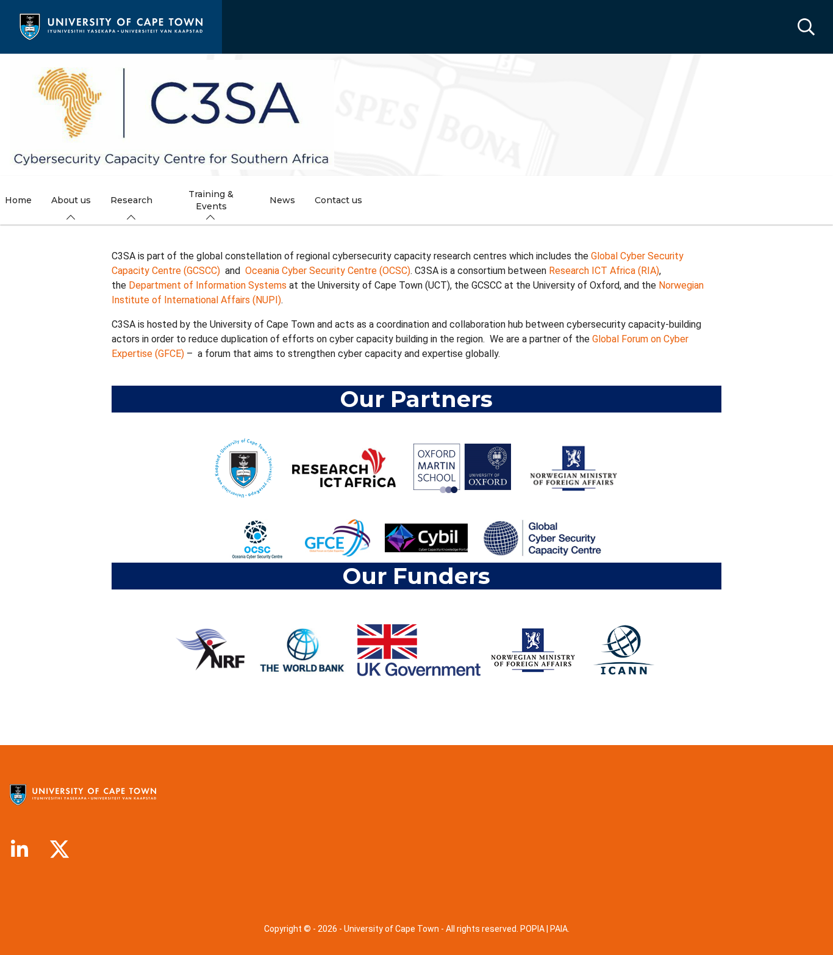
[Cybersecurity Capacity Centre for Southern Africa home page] (172, 115)
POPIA (532, 929)
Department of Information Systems (208, 285)
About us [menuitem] (71, 200)
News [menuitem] (282, 200)
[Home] (111, 26)
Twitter (59, 849)
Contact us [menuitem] (338, 200)
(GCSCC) (202, 270)
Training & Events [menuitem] (211, 200)
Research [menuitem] (131, 200)
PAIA (559, 929)
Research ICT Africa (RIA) (604, 270)
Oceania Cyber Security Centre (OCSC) (327, 270)
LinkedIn (19, 849)
